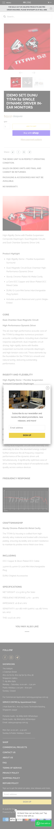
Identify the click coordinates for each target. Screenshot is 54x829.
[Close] (47, 388)
